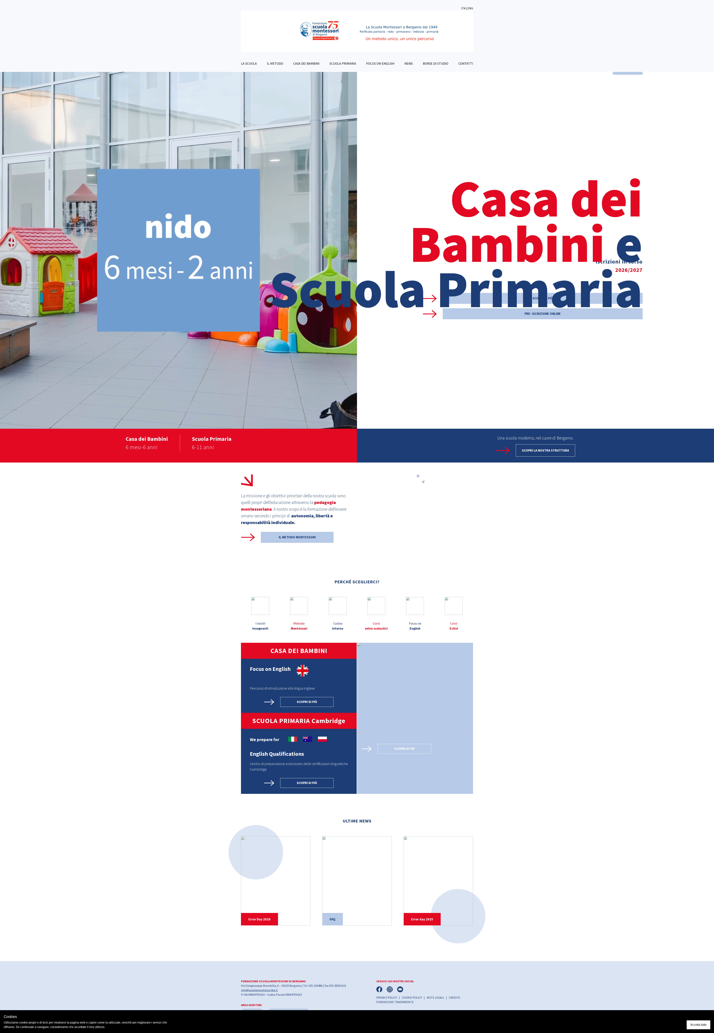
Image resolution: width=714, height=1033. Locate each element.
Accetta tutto (698, 1024)
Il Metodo (275, 63)
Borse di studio (435, 63)
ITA (463, 8)
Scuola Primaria (342, 63)
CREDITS (454, 997)
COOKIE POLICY (412, 997)
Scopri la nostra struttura (545, 450)
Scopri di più (307, 702)
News (408, 63)
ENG (470, 8)
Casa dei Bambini (306, 63)
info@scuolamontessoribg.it (259, 990)
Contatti (465, 63)
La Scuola (249, 63)
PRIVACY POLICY (386, 997)
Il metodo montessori (297, 537)
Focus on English (380, 63)
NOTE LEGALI (435, 997)
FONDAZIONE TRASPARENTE (395, 1002)
